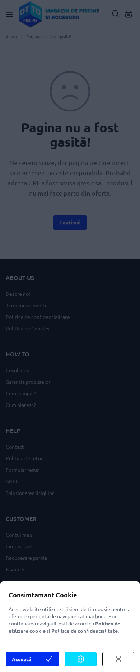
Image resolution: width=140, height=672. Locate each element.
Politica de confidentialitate (84, 630)
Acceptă (21, 659)
